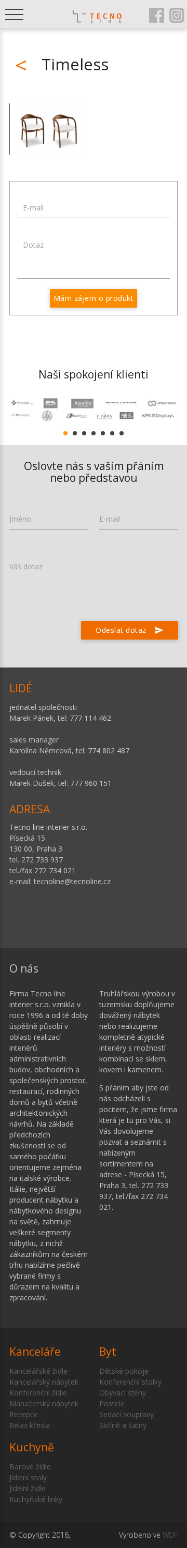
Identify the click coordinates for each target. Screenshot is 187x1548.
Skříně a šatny (122, 1425)
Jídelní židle (27, 1488)
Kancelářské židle (38, 1371)
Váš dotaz (26, 566)
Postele (112, 1403)
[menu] (14, 14)
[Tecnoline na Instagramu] (177, 14)
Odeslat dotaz (130, 630)
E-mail (33, 208)
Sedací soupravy (126, 1414)
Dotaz (33, 245)
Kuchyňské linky (35, 1499)
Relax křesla (29, 1425)
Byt (107, 1351)
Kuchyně (31, 1447)
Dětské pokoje (124, 1371)
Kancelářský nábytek (43, 1382)
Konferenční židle (38, 1393)
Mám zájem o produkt (94, 298)
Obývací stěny (122, 1393)
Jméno (20, 519)
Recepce (23, 1414)
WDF (170, 1535)
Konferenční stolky (130, 1382)
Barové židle (30, 1466)
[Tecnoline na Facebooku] (156, 14)
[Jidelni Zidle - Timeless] (48, 129)
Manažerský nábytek (43, 1403)
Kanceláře (35, 1351)
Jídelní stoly (28, 1477)
